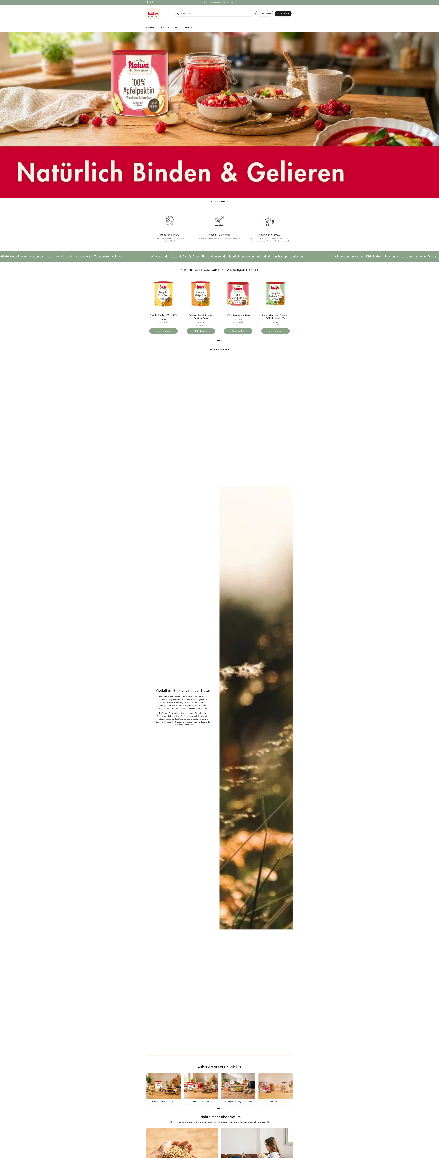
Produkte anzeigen (219, 349)
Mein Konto (266, 13)
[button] (283, 13)
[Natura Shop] (153, 13)
